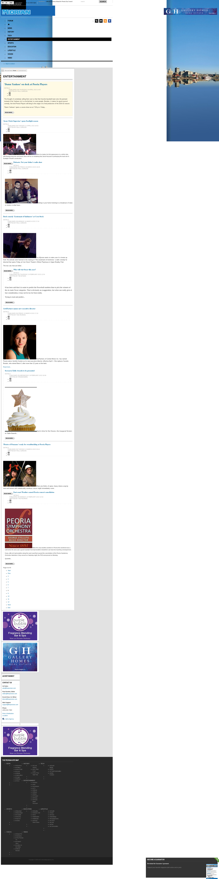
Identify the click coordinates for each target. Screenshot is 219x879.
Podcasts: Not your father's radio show (27, 162)
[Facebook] (109, 21)
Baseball (19, 811)
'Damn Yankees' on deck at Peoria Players (25, 84)
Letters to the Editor (19, 846)
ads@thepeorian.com (9, 688)
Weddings (53, 816)
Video (25, 832)
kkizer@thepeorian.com (9, 699)
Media (18, 773)
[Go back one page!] (2, 70)
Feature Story (18, 842)
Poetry (35, 798)
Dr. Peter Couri (36, 770)
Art (34, 784)
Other (18, 820)
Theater (36, 796)
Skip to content (10, 64)
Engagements (55, 818)
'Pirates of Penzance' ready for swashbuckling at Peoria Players (27, 444)
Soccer (19, 818)
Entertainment (29, 780)
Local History (35, 766)
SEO (52, 769)
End (9, 607)
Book (35, 794)
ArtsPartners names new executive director (19, 308)
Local (18, 771)
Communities (54, 826)
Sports (9, 809)
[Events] (101, 21)
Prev (9, 573)
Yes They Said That (36, 773)
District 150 (37, 813)
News (8, 763)
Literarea (19, 836)
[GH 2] (20, 671)
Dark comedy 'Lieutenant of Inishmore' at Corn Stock (23, 216)
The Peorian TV (19, 838)
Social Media (52, 766)
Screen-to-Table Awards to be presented (19, 370)
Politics (19, 767)
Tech (18, 781)
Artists (35, 782)
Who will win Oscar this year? (24, 269)
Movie (35, 790)
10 (8, 596)
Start (9, 570)
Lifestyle (44, 809)
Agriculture (20, 775)
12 (8, 602)
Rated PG (19, 834)
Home (14, 70)
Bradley (36, 811)
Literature (36, 786)
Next (9, 605)
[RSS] (105, 21)
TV (34, 788)
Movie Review (18, 849)
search (83, 1)
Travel (52, 820)
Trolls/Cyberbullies (56, 771)
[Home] (8, 24)
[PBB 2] (20, 640)
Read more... (9, 112)
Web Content (52, 774)
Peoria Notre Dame (36, 821)
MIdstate (36, 818)
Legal (18, 777)
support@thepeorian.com (10, 704)
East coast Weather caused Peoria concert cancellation (33, 492)
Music (35, 792)
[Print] (10, 93)
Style (52, 813)
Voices (9, 832)
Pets (52, 824)
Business (19, 765)
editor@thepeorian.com (9, 693)
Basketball (19, 813)
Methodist (36, 816)
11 (8, 599)
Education (27, 809)
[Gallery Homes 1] (190, 14)
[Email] (10, 95)
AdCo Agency (9, 719)
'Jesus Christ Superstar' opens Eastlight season (20, 121)
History (26, 763)
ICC (35, 814)
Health (52, 811)
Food (52, 822)
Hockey (19, 816)
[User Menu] (96, 21)
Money (18, 779)
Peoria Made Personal (35, 801)
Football (19, 814)
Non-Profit (19, 769)
